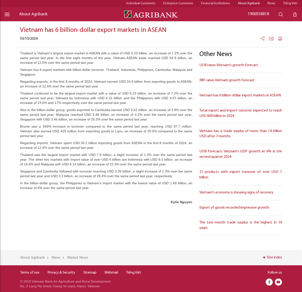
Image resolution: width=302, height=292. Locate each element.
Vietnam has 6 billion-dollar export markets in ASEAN (240, 95)
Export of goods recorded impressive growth (234, 208)
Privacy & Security (61, 273)
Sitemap (89, 273)
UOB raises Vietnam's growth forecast (228, 65)
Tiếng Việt (290, 3)
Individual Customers (140, 3)
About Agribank (249, 3)
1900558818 (258, 14)
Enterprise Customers (178, 3)
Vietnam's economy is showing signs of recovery (236, 192)
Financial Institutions (215, 3)
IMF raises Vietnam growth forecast (227, 80)
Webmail (111, 273)
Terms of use (29, 273)
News (271, 3)
